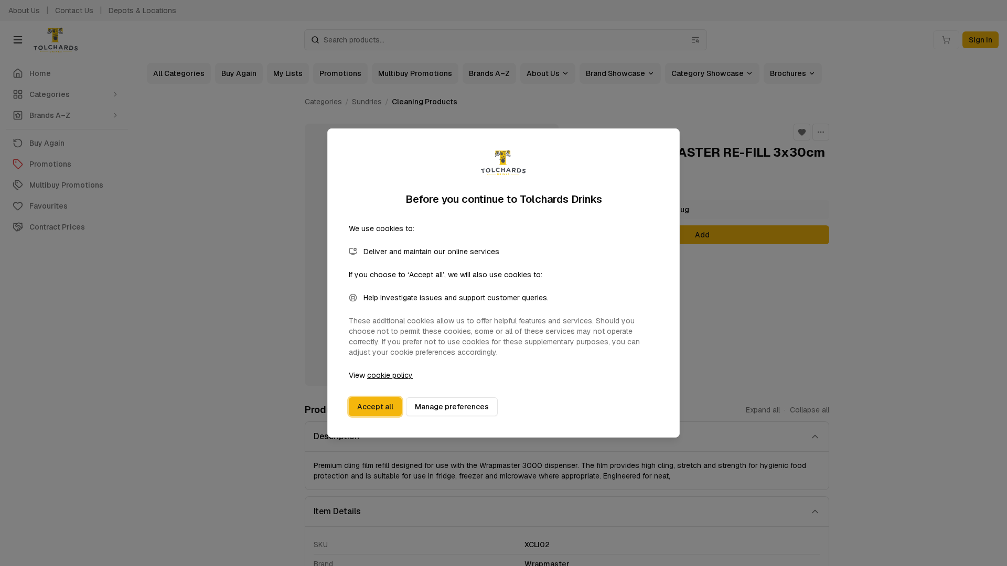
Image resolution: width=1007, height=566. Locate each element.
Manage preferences (452, 406)
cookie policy (390, 375)
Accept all (375, 406)
